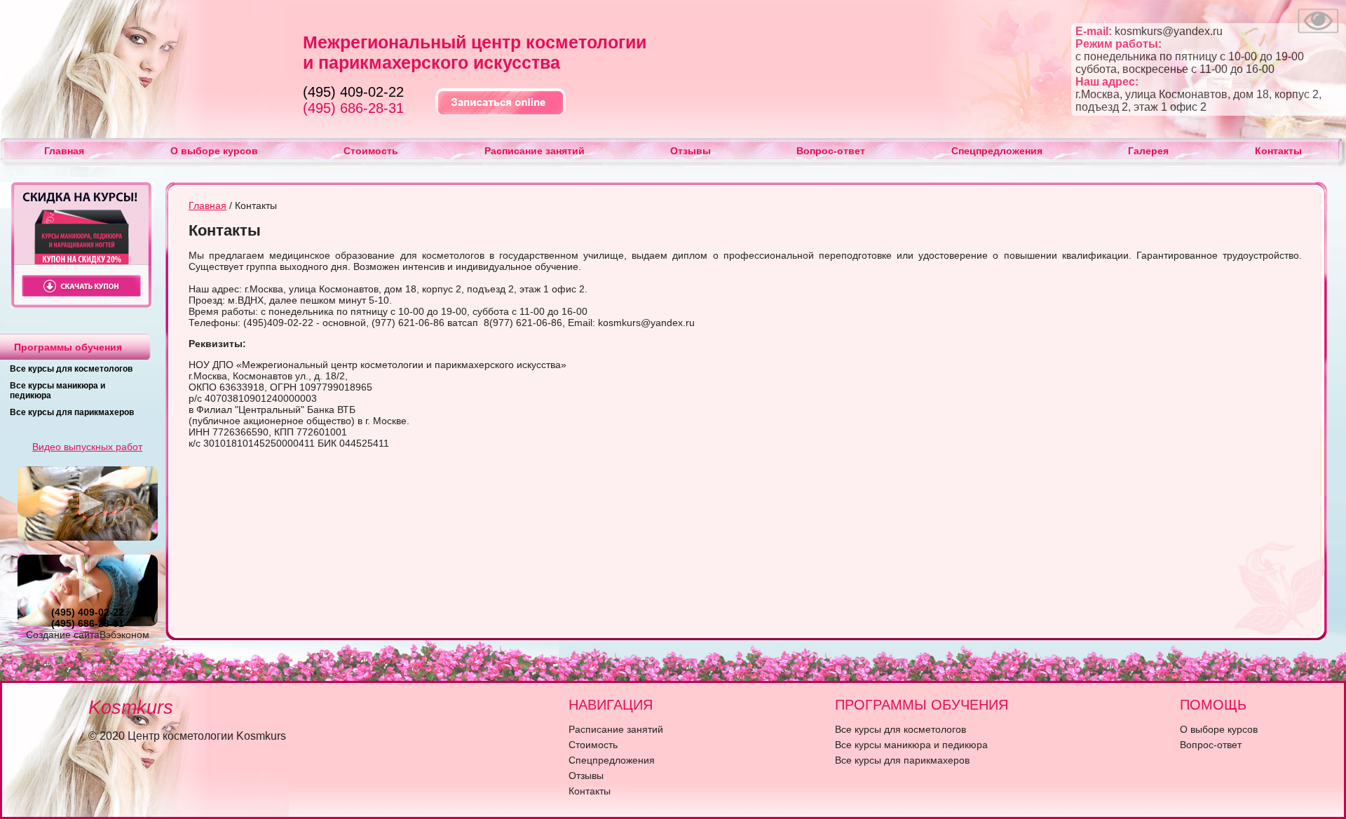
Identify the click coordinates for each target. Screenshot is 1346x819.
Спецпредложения (996, 150)
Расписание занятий (534, 150)
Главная (64, 150)
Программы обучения (68, 347)
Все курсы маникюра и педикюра (911, 744)
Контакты (1278, 150)
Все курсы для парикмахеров (72, 412)
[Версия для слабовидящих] (1317, 35)
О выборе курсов (214, 150)
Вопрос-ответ (830, 150)
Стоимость (371, 150)
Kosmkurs (130, 707)
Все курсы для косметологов (71, 369)
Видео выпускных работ (87, 446)
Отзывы (690, 150)
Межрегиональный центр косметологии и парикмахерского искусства (474, 52)
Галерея (1148, 150)
